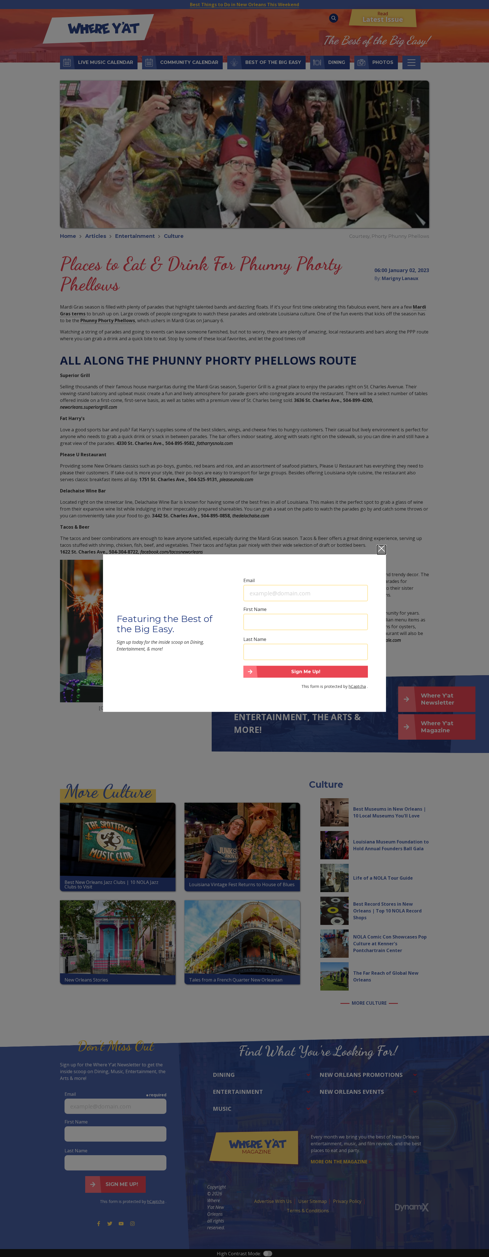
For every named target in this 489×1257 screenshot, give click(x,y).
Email (249, 580)
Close (381, 549)
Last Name (254, 639)
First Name (255, 609)
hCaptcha (357, 686)
